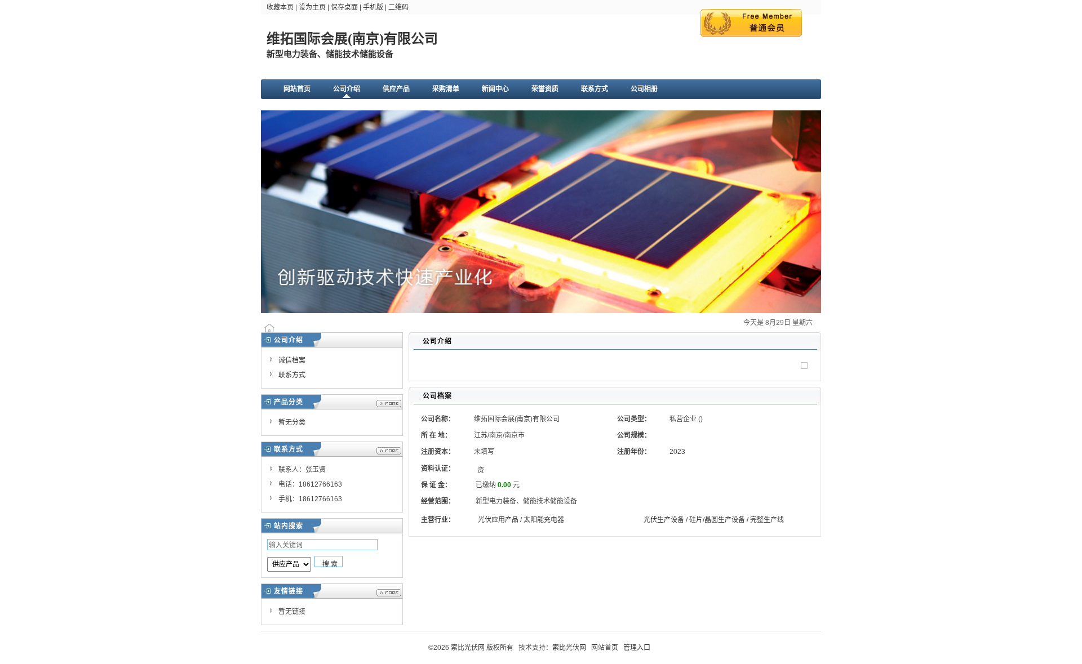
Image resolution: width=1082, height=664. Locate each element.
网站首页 (604, 648)
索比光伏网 (569, 648)
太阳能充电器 (544, 520)
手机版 (373, 7)
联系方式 (291, 375)
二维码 (398, 7)
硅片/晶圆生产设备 (717, 520)
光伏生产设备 (664, 520)
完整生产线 (767, 520)
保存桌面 (344, 7)
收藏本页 (280, 7)
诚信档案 (291, 360)
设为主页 (312, 7)
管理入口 (636, 648)
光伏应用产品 (498, 520)
